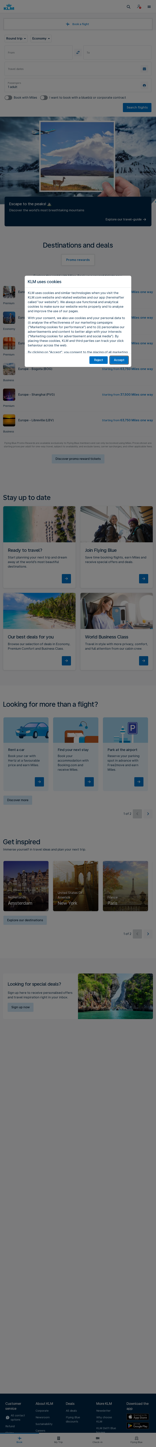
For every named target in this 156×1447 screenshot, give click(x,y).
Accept (119, 360)
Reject (98, 360)
